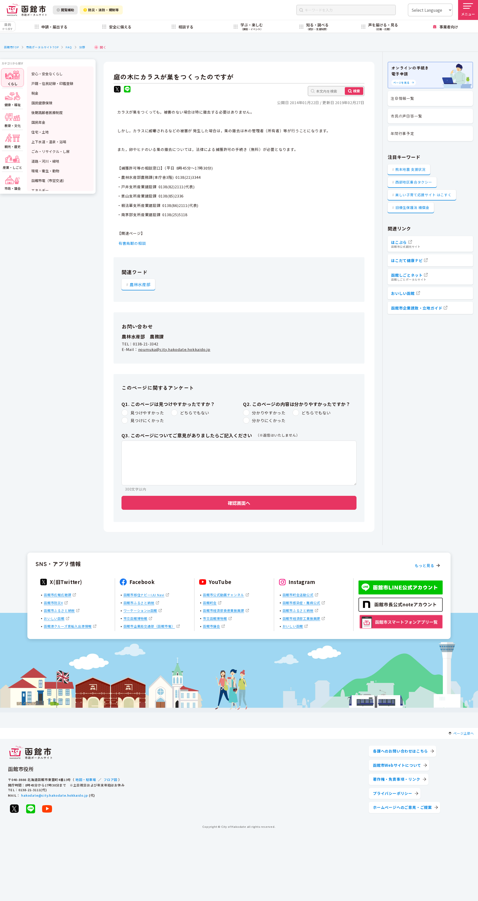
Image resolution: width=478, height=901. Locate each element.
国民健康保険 (41, 102)
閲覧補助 (67, 9)
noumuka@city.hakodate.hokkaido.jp (174, 349)
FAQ (69, 47)
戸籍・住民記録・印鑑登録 (52, 83)
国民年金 (38, 122)
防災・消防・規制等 (103, 9)
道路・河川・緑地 (45, 161)
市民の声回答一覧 (406, 116)
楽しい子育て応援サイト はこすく (423, 194)
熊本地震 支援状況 (410, 169)
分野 (82, 47)
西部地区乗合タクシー (413, 182)
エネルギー (40, 190)
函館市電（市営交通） (48, 180)
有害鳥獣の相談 (132, 243)
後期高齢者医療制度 (47, 112)
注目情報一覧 (402, 98)
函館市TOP (11, 47)
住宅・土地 (40, 131)
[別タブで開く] (117, 89)
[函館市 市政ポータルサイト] (26, 10)
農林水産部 (140, 284)
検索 (356, 90)
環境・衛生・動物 (45, 170)
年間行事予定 (402, 133)
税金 (34, 93)
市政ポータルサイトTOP (42, 47)
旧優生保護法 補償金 (412, 207)
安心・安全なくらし (47, 73)
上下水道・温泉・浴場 (48, 141)
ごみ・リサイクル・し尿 (50, 151)
